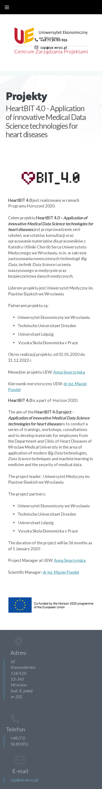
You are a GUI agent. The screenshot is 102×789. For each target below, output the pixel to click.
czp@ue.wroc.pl (53, 47)
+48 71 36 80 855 (53, 39)
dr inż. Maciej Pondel (61, 572)
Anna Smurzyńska (69, 372)
